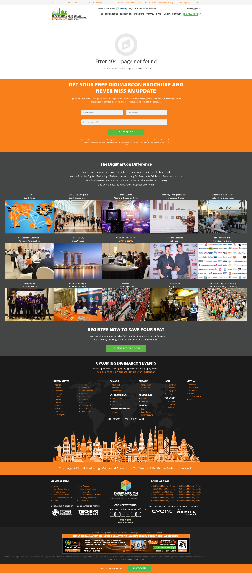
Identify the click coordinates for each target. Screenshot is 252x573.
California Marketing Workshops (190, 500)
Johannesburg (147, 415)
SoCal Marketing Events (152, 532)
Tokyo (170, 393)
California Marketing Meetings (190, 489)
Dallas (57, 396)
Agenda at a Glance (61, 489)
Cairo (143, 409)
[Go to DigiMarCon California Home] (59, 21)
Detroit (58, 402)
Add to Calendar (96, 2)
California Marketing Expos (164, 500)
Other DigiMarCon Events (188, 2)
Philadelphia (86, 396)
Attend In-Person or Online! (129, 2)
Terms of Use (139, 559)
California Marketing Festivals (190, 486)
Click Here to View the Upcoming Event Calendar (126, 371)
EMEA (191, 393)
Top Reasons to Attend (63, 498)
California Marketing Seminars (190, 495)
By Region (153, 368)
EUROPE (143, 381)
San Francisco (87, 405)
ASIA (167, 381)
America (192, 384)
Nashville (85, 387)
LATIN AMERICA (118, 395)
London (115, 412)
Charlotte (59, 390)
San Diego (85, 402)
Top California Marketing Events (164, 495)
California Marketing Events (164, 486)
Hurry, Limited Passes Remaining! (159, 2)
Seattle (84, 408)
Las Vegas (59, 411)
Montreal (116, 385)
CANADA (114, 381)
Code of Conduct (126, 559)
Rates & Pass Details (88, 489)
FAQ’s (56, 500)
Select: (96, 368)
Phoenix (84, 399)
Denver (58, 399)
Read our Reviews (125, 522)
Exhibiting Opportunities (89, 498)
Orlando (84, 393)
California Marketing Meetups (190, 492)
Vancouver (116, 390)
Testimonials (85, 492)
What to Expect (59, 492)
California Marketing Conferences (164, 498)
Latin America (195, 396)
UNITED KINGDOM (120, 409)
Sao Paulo (116, 404)
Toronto (115, 387)
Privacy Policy (113, 559)
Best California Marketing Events (164, 492)
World (191, 399)
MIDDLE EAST (146, 395)
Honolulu (58, 405)
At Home (193, 390)
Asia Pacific (194, 387)
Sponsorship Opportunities (90, 495)
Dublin (143, 390)
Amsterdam (146, 385)
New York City (87, 390)
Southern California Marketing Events (128, 532)
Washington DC (88, 411)
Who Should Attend (61, 495)
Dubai (143, 398)
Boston (58, 387)
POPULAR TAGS (160, 481)
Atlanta (58, 385)
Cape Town (146, 412)
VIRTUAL (191, 381)
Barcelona (145, 387)
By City (123, 368)
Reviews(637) (193, 8)
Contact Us (84, 500)
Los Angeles (60, 414)
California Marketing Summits (190, 498)
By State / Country (137, 368)
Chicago (58, 393)
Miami (84, 385)
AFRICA (143, 406)
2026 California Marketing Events (164, 489)
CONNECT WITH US (125, 505)
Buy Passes (84, 486)
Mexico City (117, 398)
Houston (58, 408)
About (56, 486)
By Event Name (109, 368)
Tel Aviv (144, 401)
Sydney (171, 407)
